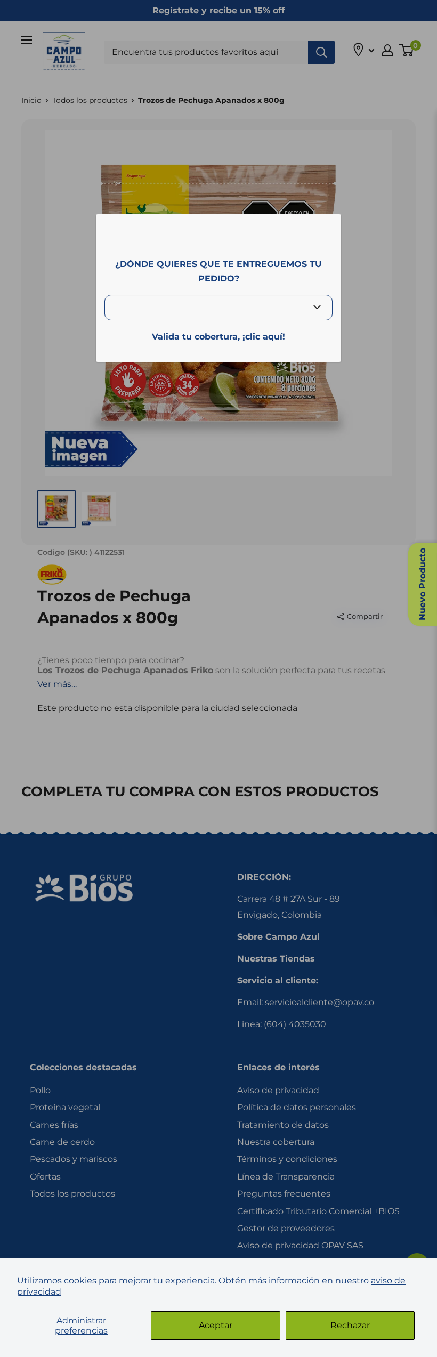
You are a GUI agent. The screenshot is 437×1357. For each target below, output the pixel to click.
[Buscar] (321, 52)
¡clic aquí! (263, 337)
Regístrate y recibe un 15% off (218, 10)
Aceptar (215, 1325)
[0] (407, 50)
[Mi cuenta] (387, 50)
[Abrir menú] (26, 40)
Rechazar (350, 1325)
